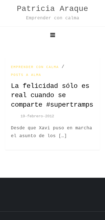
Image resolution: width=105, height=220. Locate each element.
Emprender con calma (35, 67)
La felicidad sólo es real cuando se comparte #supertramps (52, 95)
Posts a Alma (26, 75)
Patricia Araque (52, 8)
